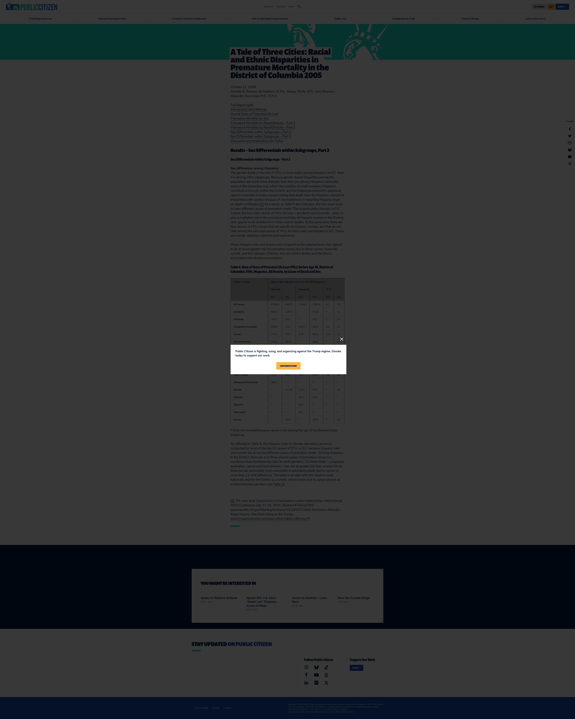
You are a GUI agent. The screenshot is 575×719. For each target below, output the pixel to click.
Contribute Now (288, 366)
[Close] (341, 339)
